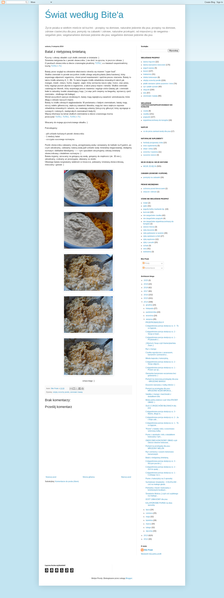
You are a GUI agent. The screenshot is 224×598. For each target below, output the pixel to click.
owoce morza (148, 227)
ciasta (145, 111)
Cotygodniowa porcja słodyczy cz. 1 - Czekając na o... (161, 474)
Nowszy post (51, 477)
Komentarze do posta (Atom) (67, 481)
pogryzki (146, 117)
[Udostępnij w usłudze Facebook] (79, 388)
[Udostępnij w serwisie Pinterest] (82, 388)
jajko (145, 206)
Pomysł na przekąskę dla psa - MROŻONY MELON (158, 447)
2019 (146, 284)
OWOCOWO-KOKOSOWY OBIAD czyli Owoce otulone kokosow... (161, 441)
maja (148, 517)
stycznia (149, 531)
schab (145, 246)
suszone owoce (149, 155)
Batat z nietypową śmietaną (157, 458)
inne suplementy (150, 146)
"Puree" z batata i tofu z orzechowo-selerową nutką (160, 430)
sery (145, 249)
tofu (144, 93)
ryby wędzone (149, 239)
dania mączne (149, 62)
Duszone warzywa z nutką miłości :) (160, 385)
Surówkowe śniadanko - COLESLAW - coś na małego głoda (161, 483)
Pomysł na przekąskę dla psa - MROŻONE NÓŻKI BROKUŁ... (159, 389)
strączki (146, 90)
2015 (146, 298)
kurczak (146, 212)
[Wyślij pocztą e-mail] (71, 388)
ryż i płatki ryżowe (150, 87)
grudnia (149, 305)
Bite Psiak (148, 550)
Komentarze (149, 268)
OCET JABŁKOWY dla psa (156, 499)
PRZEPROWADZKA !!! (155, 322)
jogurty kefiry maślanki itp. (154, 209)
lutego (148, 527)
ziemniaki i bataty (76, 392)
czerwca (149, 513)
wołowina (147, 252)
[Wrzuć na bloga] (73, 388)
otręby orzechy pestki (61, 392)
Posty (146, 263)
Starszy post (126, 477)
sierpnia (149, 319)
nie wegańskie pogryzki (153, 218)
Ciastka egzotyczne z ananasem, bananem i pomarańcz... (159, 353)
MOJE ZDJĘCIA (149, 166)
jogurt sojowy (148, 68)
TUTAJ (98, 63)
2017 (146, 291)
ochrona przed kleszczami (154, 188)
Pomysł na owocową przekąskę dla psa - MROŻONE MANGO (162, 380)
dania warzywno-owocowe (154, 65)
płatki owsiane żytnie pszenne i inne (158, 84)
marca (148, 524)
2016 (146, 295)
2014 (146, 302)
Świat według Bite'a (84, 15)
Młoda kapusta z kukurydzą (157, 358)
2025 (146, 280)
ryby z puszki (148, 242)
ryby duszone (148, 230)
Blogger (129, 578)
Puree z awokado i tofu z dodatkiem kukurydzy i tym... (160, 436)
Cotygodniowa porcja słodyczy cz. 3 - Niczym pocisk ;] (161, 462)
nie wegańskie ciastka (152, 215)
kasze (145, 71)
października (151, 312)
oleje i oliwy (148, 149)
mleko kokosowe (150, 77)
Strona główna (89, 477)
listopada (150, 308)
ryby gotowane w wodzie (153, 233)
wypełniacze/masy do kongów (155, 120)
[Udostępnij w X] (76, 388)
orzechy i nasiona (150, 152)
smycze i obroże (150, 192)
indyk (145, 203)
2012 (146, 539)
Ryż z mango (151, 349)
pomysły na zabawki (151, 177)
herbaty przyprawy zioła (153, 143)
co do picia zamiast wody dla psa (157, 131)
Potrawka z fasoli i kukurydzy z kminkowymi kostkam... (158, 489)
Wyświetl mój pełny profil (151, 554)
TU (60, 66)
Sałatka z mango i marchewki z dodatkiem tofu (158, 395)
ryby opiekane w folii (151, 236)
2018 (146, 287)
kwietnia (149, 520)
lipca (148, 510)
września (150, 316)
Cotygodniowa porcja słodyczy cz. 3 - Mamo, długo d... (161, 413)
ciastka (146, 114)
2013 (146, 535)
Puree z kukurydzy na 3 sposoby (159, 478)
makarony (147, 74)
